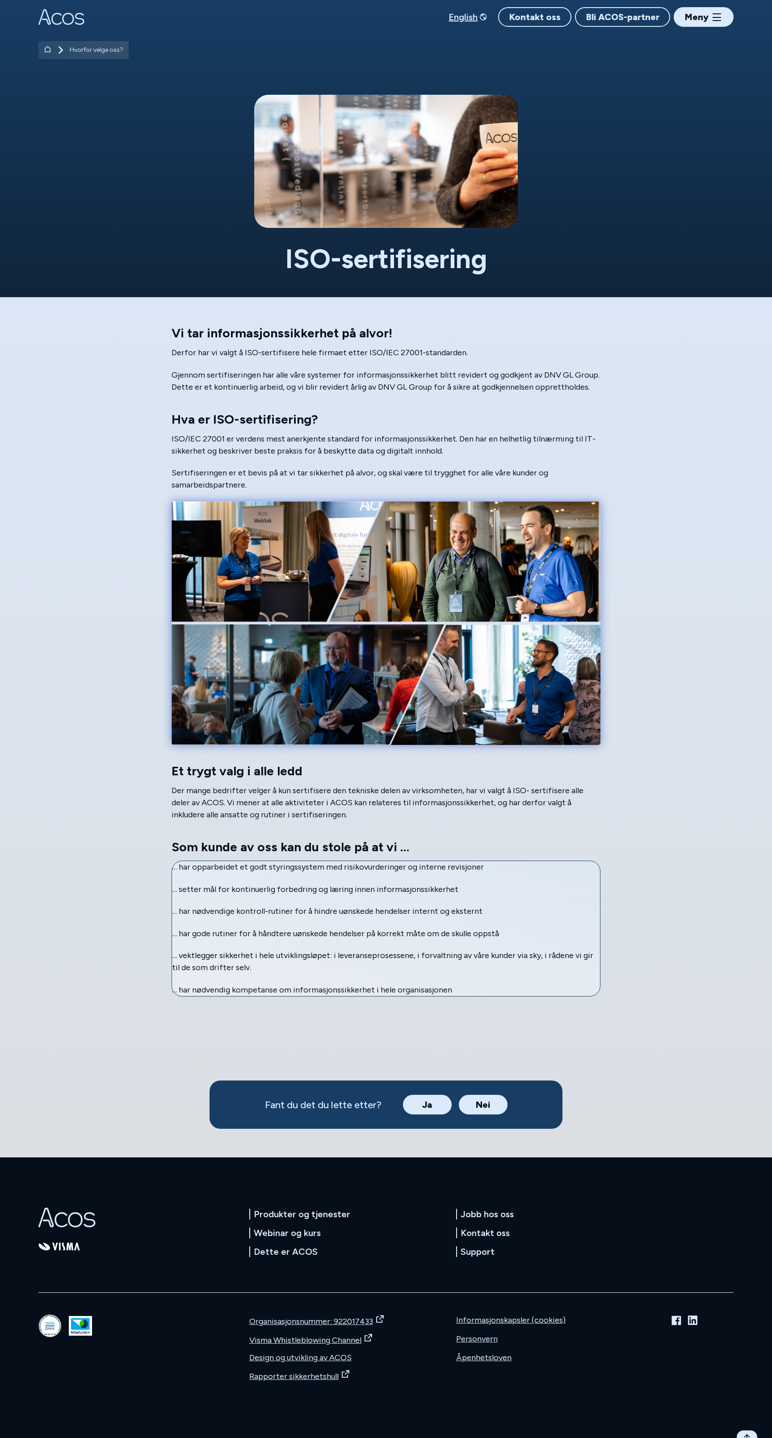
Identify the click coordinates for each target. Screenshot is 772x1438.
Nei (483, 1104)
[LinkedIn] (692, 1320)
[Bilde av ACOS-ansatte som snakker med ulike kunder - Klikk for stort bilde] (386, 623)
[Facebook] (676, 1320)
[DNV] (50, 1325)
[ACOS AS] (61, 17)
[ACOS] (67, 1217)
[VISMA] (59, 1246)
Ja (427, 1104)
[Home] (48, 50)
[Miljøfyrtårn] (80, 1326)
